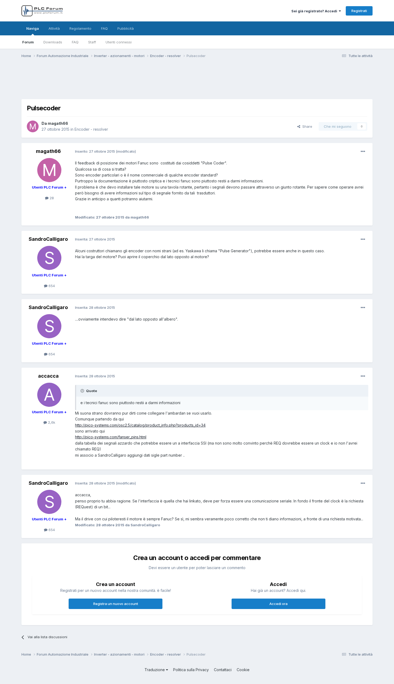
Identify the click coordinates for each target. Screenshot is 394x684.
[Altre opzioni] (363, 151)
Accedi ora (278, 604)
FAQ (75, 42)
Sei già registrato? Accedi (315, 11)
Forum (28, 42)
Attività (54, 28)
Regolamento (80, 28)
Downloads (52, 42)
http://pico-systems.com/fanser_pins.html (110, 437)
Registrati (359, 11)
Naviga (32, 28)
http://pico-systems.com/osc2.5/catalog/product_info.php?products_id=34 (140, 425)
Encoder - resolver (91, 129)
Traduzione (155, 669)
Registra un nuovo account (115, 604)
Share (306, 126)
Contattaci (223, 669)
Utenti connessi (119, 42)
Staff (92, 42)
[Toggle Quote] (82, 391)
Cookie (243, 669)
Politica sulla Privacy (191, 669)
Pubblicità (125, 28)
